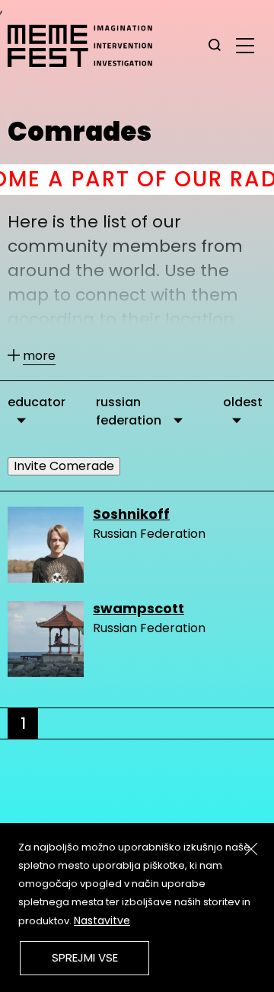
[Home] (87, 45)
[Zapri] (251, 849)
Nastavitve (102, 920)
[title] (215, 46)
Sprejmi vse (85, 957)
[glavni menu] (245, 44)
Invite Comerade (64, 466)
